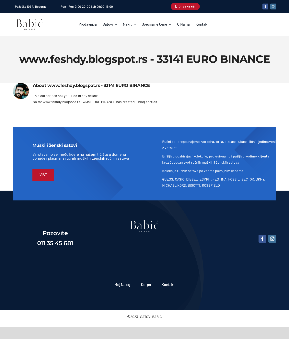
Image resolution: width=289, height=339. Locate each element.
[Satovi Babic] (29, 19)
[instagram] (273, 6)
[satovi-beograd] (144, 222)
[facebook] (265, 6)
